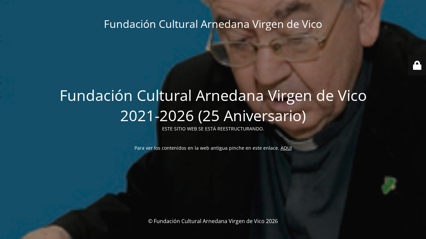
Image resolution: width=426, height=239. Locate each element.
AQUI (286, 148)
